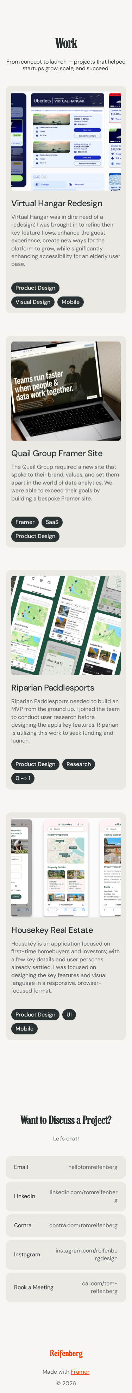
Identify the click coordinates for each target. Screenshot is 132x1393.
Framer (80, 1371)
